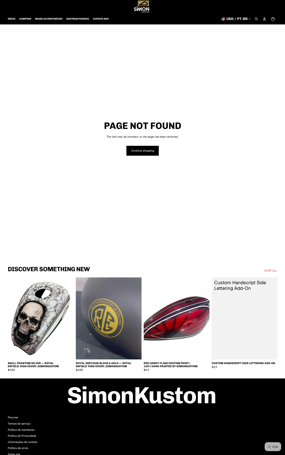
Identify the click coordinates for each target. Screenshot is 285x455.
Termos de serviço (19, 423)
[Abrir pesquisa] (256, 19)
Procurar (13, 417)
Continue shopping (142, 150)
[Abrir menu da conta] (264, 19)
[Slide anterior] (13, 318)
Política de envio (18, 448)
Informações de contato (22, 442)
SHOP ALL (270, 270)
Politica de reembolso (21, 430)
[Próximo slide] (67, 318)
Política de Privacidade (22, 436)
